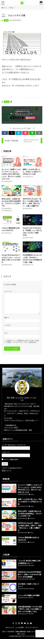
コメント (8, 291)
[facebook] (13, 623)
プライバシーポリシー (31, 627)
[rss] (28, 623)
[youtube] (25, 623)
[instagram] (19, 623)
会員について (6, 470)
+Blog (6, 20)
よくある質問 (20, 627)
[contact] (31, 623)
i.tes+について (10, 627)
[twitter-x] (16, 623)
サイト (6, 333)
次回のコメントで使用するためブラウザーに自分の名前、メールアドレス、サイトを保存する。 (23, 341)
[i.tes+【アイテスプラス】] (22, 3)
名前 (6, 317)
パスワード (6, 452)
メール (7, 325)
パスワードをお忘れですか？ (12, 468)
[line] (22, 623)
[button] (5, 133)
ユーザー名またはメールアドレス (14, 445)
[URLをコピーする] (39, 133)
